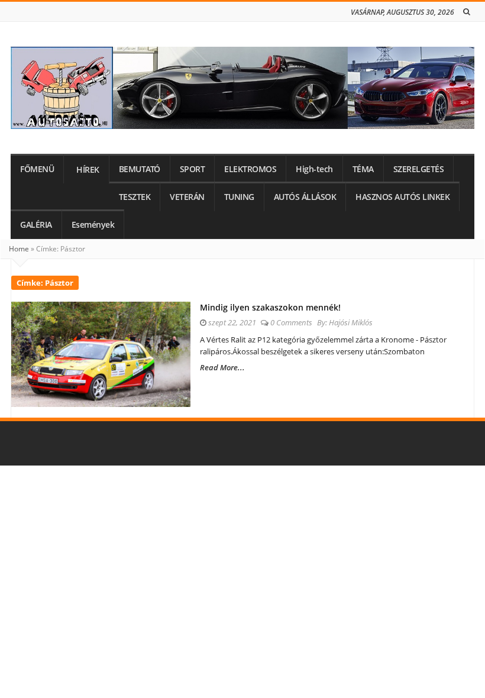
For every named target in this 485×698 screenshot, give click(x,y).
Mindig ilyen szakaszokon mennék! (270, 307)
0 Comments (291, 322)
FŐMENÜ (37, 169)
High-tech (314, 169)
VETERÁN (187, 197)
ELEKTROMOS (250, 169)
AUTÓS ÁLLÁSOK (305, 197)
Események (93, 224)
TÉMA (363, 169)
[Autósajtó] (242, 88)
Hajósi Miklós (351, 322)
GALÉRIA (36, 224)
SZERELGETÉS (418, 169)
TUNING (239, 197)
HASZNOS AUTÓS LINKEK (402, 197)
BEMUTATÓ (139, 169)
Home (19, 249)
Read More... (222, 367)
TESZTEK (135, 197)
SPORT (192, 169)
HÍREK (87, 169)
